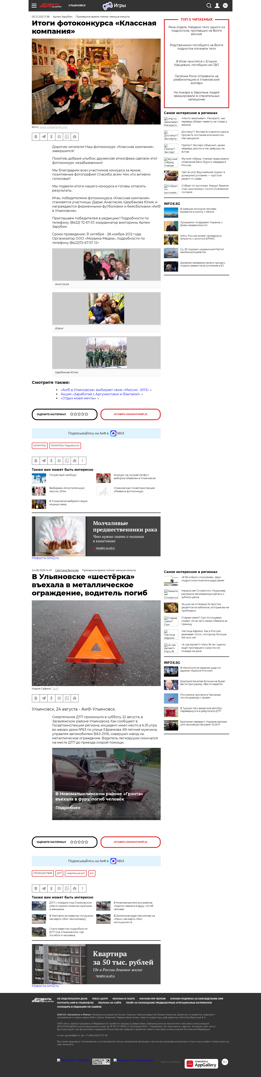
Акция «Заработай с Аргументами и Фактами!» (100, 394)
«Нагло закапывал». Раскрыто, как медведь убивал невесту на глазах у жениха (204, 121)
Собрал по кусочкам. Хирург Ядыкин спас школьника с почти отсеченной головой (205, 189)
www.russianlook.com (53, 127)
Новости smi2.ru (45, 558)
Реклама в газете (124, 998)
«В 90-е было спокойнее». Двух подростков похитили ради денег (203, 579)
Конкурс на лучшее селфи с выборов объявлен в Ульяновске (135, 476)
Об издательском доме (72, 998)
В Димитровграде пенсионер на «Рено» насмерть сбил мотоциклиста (134, 919)
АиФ (56, 688)
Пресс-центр (100, 998)
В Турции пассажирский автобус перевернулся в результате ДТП (201, 710)
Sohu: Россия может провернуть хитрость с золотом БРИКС (201, 237)
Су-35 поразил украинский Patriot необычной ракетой (202, 251)
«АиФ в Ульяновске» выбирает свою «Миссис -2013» (105, 390)
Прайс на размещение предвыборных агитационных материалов (169, 1002)
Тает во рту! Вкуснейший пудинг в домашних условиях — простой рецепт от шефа (203, 175)
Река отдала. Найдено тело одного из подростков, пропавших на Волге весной (196, 31)
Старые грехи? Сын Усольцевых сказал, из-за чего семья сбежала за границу (204, 621)
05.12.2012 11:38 (41, 16)
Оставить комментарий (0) (130, 414)
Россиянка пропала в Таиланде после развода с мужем (200, 696)
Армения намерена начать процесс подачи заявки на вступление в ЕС (202, 264)
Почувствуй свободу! (62, 474)
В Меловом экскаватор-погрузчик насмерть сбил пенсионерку (71, 917)
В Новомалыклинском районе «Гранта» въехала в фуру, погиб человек (99, 796)
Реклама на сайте (109, 1002)
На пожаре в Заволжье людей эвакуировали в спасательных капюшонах (196, 96)
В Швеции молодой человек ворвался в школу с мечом (198, 210)
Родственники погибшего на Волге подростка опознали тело (196, 46)
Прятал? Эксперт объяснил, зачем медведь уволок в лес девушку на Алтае (203, 148)
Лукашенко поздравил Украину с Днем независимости (201, 224)
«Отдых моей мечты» (78, 398)
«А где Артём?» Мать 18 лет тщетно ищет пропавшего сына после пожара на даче (203, 648)
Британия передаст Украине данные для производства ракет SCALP (203, 723)
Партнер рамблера (170, 1062)
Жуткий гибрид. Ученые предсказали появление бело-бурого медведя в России (205, 162)
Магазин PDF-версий (152, 998)
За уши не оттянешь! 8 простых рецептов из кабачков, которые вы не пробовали (205, 607)
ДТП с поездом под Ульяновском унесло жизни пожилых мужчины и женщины (70, 906)
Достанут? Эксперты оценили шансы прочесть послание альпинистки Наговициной (205, 135)
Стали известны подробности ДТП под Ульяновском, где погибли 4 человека (68, 932)
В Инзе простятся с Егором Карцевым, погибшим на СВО (196, 63)
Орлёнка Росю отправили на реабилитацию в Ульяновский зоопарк (197, 79)
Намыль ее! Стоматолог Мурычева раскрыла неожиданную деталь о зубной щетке (203, 594)
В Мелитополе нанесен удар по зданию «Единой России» (200, 669)
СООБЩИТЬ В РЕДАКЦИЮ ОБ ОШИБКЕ (79, 1007)
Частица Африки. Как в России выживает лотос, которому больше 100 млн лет (203, 634)
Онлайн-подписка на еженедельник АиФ (196, 998)
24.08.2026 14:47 (42, 570)
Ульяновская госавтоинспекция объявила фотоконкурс (134, 489)
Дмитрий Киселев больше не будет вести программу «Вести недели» (202, 683)
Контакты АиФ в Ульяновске (75, 1002)
